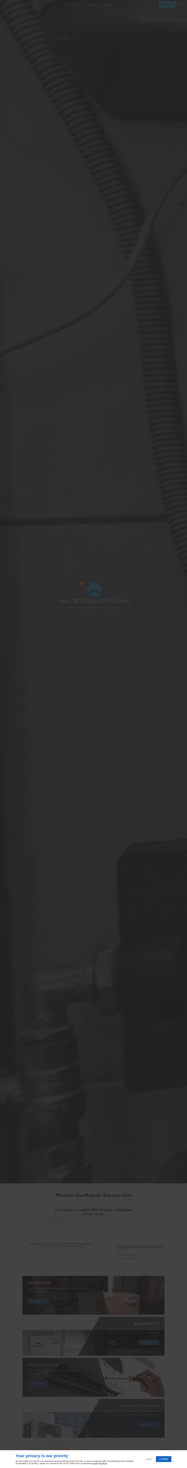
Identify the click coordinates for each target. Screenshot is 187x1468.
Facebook (102, 1463)
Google (95, 1463)
